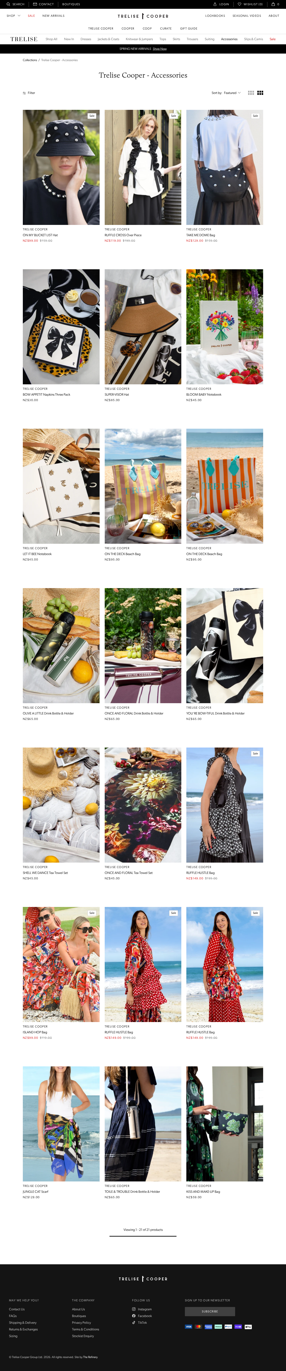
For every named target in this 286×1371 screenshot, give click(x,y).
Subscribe (210, 1311)
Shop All (51, 39)
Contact (46, 4)
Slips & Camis (253, 39)
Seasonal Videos (247, 16)
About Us (78, 1309)
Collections (30, 60)
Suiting (209, 39)
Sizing (13, 1336)
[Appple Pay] (248, 1327)
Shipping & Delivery (22, 1323)
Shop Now (166, 49)
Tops (163, 39)
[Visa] (188, 1327)
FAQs (13, 1316)
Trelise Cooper (100, 28)
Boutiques (71, 4)
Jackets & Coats (108, 39)
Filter (31, 93)
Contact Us (16, 1309)
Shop (11, 16)
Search (18, 4)
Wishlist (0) (253, 4)
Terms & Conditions (85, 1329)
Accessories (229, 39)
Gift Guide (189, 28)
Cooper (128, 28)
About (274, 16)
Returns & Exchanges (23, 1329)
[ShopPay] (238, 1327)
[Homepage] (143, 1279)
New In (69, 39)
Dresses (86, 39)
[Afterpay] (218, 1327)
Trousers (192, 39)
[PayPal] (228, 1327)
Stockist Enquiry (83, 1336)
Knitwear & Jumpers (139, 39)
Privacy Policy (81, 1323)
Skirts (176, 39)
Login (224, 4)
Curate (166, 28)
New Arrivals (53, 16)
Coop (147, 28)
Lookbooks (215, 16)
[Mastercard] (198, 1327)
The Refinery (90, 1357)
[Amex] (208, 1327)
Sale (31, 16)
